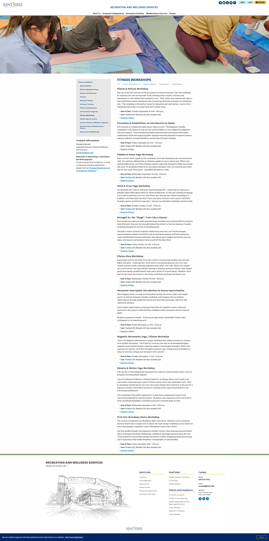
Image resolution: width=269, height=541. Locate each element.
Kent (118, 84)
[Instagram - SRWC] (207, 498)
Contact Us (142, 477)
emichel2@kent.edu (84, 153)
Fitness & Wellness (164, 84)
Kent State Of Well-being (147, 494)
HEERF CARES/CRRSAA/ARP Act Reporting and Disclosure (179, 502)
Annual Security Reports (176, 495)
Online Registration (145, 480)
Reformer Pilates (86, 100)
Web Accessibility (174, 514)
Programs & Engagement (149, 84)
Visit (250, 2)
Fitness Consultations (88, 108)
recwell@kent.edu (206, 486)
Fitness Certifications (88, 93)
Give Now (260, 2)
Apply (242, 2)
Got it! (261, 537)
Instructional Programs (89, 111)
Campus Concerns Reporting (178, 498)
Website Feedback (175, 484)
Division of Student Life (56, 465)
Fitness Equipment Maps (89, 89)
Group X (83, 97)
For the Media (173, 480)
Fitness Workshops (87, 115)
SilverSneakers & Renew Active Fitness (92, 127)
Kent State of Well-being (89, 132)
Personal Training (87, 104)
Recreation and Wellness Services (134, 7)
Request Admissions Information (179, 477)
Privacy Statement (175, 507)
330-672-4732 (204, 479)
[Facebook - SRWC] (200, 498)
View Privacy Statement (74, 537)
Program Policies (144, 487)
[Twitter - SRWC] (203, 498)
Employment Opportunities (148, 491)
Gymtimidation (85, 86)
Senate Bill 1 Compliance (176, 511)
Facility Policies (144, 484)
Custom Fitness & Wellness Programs (94, 122)
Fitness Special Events (88, 119)
